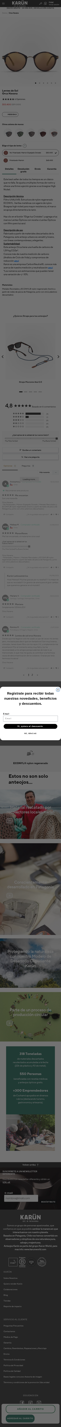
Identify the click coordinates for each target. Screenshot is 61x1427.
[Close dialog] (58, 690)
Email (6, 714)
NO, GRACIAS (30, 733)
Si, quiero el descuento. (30, 726)
